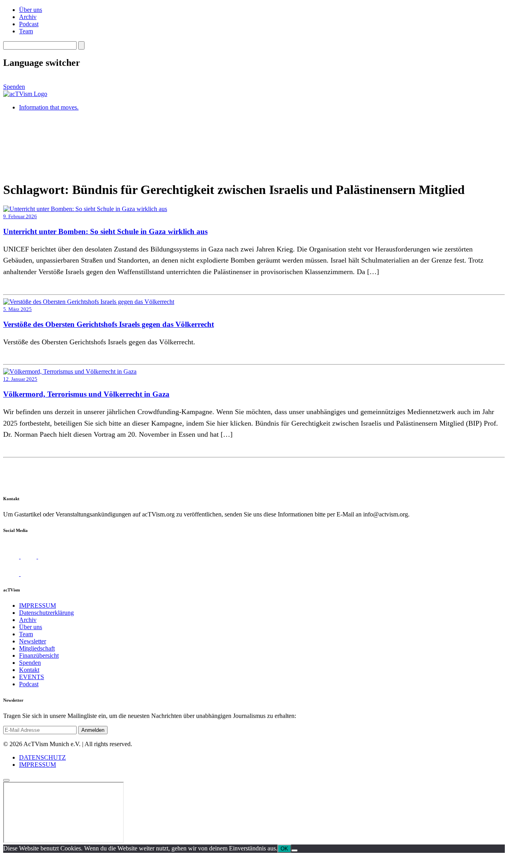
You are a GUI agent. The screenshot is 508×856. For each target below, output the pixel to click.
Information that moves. (49, 107)
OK (284, 849)
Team (26, 31)
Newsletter (32, 641)
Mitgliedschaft (37, 648)
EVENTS (31, 677)
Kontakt (29, 669)
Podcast (28, 24)
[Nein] (294, 850)
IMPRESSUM (37, 605)
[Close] (6, 780)
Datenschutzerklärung (46, 612)
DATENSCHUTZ (42, 757)
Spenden (14, 86)
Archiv (28, 16)
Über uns (30, 9)
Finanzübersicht (39, 655)
